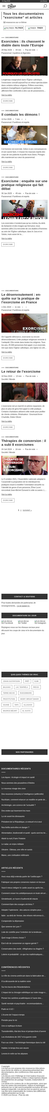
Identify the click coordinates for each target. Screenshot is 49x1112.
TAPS (17, 705)
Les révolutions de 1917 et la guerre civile (19, 1037)
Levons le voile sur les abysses (14, 1054)
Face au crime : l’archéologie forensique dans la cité (23, 1043)
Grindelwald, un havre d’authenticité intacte (19, 899)
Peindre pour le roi (9, 1020)
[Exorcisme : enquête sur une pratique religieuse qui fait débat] (24, 221)
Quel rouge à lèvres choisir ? (13, 938)
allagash (28, 705)
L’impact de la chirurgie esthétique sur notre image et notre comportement (23, 992)
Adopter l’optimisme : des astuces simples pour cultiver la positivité (21, 910)
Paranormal (6, 53)
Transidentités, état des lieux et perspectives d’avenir (23, 1031)
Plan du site (24, 1095)
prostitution (9, 699)
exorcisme (8, 101)
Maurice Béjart (10, 711)
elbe (36, 681)
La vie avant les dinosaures (12, 816)
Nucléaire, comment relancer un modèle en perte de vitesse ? (23, 800)
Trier (40, 28)
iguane (6, 705)
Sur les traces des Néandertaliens (15, 987)
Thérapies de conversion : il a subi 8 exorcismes (23, 442)
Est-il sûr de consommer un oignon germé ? (19, 943)
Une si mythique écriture (11, 1026)
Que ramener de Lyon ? (11, 927)
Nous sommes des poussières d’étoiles (17, 783)
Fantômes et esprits (21, 122)
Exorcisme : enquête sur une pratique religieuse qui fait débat (24, 185)
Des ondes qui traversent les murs (15, 811)
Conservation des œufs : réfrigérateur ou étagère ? (22, 949)
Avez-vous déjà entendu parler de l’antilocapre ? (21, 877)
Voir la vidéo (6, 95)
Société (4, 379)
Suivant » (27, 510)
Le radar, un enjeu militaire (12, 844)
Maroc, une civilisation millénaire (15, 855)
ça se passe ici (23, 606)
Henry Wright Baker (29, 699)
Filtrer (19, 28)
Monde (12, 379)
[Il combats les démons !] (24, 146)
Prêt (27, 681)
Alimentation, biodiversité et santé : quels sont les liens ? (24, 833)
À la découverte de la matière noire (16, 981)
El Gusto (26, 711)
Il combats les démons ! (20, 114)
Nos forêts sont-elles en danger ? (15, 827)
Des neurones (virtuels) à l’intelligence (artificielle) (22, 794)
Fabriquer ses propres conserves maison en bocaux (23, 882)
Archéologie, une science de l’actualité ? (18, 805)
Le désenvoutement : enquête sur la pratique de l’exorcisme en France (21, 298)
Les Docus (12, 1095)
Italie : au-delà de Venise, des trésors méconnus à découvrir (22, 916)
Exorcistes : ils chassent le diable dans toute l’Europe (23, 43)
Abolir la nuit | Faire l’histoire (13, 838)
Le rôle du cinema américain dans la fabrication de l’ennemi (22, 976)
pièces (36, 687)
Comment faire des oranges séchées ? (17, 904)
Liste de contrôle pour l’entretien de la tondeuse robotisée (21, 932)
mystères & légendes (21, 53)
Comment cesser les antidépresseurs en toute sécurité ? (24, 893)
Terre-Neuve (9, 693)
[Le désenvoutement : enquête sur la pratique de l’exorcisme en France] (24, 334)
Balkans (7, 687)
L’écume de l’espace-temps (12, 1015)
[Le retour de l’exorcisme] (24, 403)
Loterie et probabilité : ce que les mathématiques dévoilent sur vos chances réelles (21, 954)
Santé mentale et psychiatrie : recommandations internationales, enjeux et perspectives (21, 1004)
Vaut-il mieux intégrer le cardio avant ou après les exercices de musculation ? (22, 888)
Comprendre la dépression (12, 921)
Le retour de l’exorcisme (20, 371)
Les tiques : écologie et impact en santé (18, 777)
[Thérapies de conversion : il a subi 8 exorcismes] (24, 477)
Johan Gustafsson (11, 681)
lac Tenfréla (22, 687)
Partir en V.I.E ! (7, 1009)
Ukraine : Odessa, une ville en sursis (16, 850)
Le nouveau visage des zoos (13, 789)
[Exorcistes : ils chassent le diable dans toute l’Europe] (24, 77)
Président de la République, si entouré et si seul (21, 822)
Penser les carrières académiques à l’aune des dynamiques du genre (21, 998)
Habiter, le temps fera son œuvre (15, 1048)
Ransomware (26, 693)
